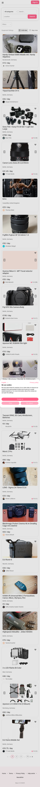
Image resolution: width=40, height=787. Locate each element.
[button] (5, 382)
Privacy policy (34, 382)
